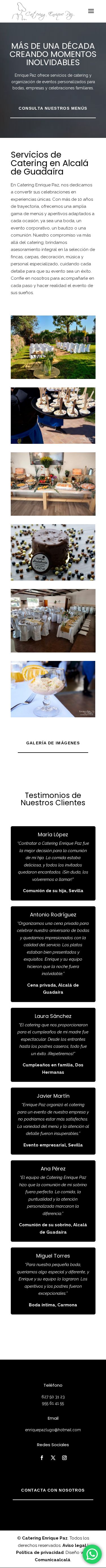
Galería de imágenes (53, 743)
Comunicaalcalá (52, 1559)
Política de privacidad (40, 1552)
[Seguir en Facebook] (41, 1457)
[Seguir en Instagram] (64, 1457)
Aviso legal (74, 1545)
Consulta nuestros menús (53, 108)
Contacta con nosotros (53, 1490)
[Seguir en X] (53, 1457)
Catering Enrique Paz (45, 1538)
